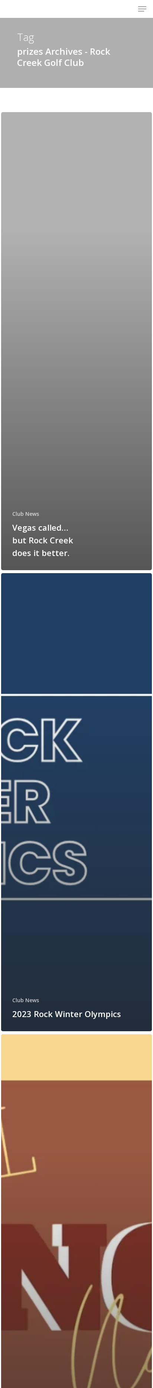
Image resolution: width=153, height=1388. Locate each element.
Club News (25, 513)
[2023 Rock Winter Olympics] (76, 802)
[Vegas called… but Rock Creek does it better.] (76, 341)
